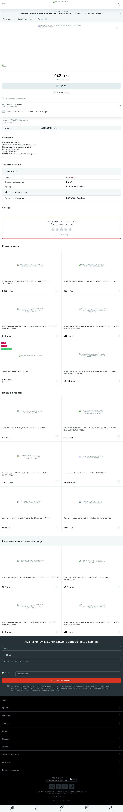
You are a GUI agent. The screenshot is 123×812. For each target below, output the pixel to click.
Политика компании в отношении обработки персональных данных (61, 791)
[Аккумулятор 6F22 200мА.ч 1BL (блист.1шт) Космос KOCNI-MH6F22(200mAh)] (30, 457)
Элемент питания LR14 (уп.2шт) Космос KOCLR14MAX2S (24, 428)
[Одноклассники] (71, 786)
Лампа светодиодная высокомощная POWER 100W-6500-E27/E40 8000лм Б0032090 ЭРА (90, 372)
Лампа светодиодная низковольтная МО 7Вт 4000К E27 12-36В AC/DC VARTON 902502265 (91, 327)
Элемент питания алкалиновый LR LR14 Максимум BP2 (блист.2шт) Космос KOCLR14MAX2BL (90, 429)
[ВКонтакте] (59, 786)
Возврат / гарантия (10, 770)
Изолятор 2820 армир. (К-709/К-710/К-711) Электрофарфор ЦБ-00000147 (25, 282)
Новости (6, 739)
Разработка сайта (59, 796)
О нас (4, 731)
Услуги (5, 723)
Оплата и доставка (10, 754)
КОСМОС (70, 177)
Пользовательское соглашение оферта (61, 793)
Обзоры (5, 747)
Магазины (6, 715)
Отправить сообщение (61, 680)
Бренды (5, 708)
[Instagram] (52, 786)
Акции (5, 700)
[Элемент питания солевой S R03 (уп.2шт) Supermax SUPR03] (30, 502)
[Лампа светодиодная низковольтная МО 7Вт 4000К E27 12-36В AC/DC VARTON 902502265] (92, 310)
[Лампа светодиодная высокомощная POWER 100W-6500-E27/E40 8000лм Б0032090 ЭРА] (92, 355)
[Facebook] (65, 786)
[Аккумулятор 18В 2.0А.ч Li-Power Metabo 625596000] (92, 457)
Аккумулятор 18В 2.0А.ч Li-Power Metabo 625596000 (85, 473)
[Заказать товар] (57, 291)
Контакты (6, 762)
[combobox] (6, 655)
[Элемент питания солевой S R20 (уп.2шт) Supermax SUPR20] (92, 502)
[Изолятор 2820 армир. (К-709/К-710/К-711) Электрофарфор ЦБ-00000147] (30, 265)
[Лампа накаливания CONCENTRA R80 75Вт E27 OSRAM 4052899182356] (92, 265)
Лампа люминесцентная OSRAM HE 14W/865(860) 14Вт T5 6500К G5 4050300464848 (29, 327)
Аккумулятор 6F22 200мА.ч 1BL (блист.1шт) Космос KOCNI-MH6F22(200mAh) (25, 474)
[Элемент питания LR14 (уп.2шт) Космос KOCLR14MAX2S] (30, 412)
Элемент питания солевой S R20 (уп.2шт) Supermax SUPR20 (87, 518)
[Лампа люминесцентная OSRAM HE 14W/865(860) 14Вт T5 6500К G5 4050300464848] (30, 310)
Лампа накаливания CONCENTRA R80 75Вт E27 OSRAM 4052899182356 (92, 281)
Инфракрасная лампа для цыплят (15, 371)
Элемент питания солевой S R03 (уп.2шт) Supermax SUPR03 (25, 518)
